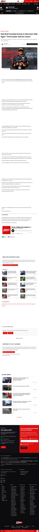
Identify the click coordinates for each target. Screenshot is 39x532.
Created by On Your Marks (15, 527)
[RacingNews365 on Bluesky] (30, 1)
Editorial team (7, 526)
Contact (32, 526)
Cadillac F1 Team (4, 500)
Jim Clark (31, 500)
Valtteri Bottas (13, 503)
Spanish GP (22, 504)
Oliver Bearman (13, 512)
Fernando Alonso (14, 493)
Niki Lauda (31, 501)
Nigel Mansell (32, 503)
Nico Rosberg (32, 486)
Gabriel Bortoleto (14, 515)
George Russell (16, 462)
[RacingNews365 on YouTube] (31, 1)
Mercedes (3, 490)
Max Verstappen (29, 460)
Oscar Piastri (13, 497)
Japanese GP (23, 489)
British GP (22, 497)
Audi (2, 493)
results (8, 186)
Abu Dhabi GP (23, 512)
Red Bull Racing (5, 31)
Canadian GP (23, 492)
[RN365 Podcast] (18, 1)
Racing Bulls (4, 497)
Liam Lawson (13, 511)
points (13, 101)
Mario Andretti (32, 514)
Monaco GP (22, 493)
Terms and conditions (20, 526)
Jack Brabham (32, 511)
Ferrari (3, 489)
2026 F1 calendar (9, 464)
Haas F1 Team (4, 496)
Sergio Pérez (13, 500)
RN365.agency (23, 474)
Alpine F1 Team (4, 492)
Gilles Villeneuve (32, 493)
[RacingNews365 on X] (28, 1)
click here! (15, 222)
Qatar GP (22, 511)
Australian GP (23, 486)
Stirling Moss (32, 504)
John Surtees (32, 512)
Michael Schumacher (33, 489)
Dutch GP (22, 501)
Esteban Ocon (13, 501)
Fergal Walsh (6, 43)
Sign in (3, 447)
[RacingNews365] (3, 1)
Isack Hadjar (13, 496)
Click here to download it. (6, 355)
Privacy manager (25, 527)
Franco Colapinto (14, 514)
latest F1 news (6, 457)
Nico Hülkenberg (14, 508)
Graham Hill (32, 508)
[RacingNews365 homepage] (1, 4)
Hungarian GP (23, 500)
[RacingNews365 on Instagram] (25, 1)
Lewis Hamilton (23, 460)
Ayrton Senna (32, 492)
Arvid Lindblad (13, 504)
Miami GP (22, 490)
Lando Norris (11, 462)
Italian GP (22, 503)
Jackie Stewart (32, 496)
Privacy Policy (27, 526)
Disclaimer (13, 526)
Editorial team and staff (24, 471)
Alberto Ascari (32, 490)
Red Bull (19, 79)
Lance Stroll (13, 507)
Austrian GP (22, 496)
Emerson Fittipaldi (33, 507)
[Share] (22, 44)
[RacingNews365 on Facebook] (27, 1)
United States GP (23, 508)
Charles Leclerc (24, 462)
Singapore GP (23, 507)
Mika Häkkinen (32, 497)
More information (20, 13)
